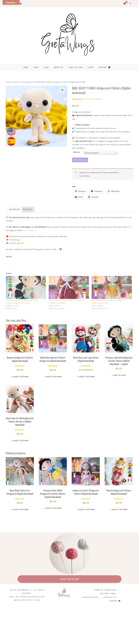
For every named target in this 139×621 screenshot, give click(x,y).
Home (8, 82)
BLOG (46, 67)
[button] (62, 90)
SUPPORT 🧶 (105, 67)
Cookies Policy (90, 597)
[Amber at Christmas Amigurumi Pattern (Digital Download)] (69, 287)
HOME (26, 67)
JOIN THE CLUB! (69, 579)
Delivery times (108, 594)
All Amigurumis (28, 82)
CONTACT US (110, 597)
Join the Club (76, 67)
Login (90, 67)
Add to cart (80, 160)
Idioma (76, 152)
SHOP (36, 67)
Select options (21, 377)
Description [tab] (14, 209)
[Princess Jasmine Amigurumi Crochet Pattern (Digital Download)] (26, 287)
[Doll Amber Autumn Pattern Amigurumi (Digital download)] (112, 287)
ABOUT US (58, 67)
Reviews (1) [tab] (27, 209)
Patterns (16, 82)
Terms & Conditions (105, 590)
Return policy (29, 230)
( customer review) (93, 99)
